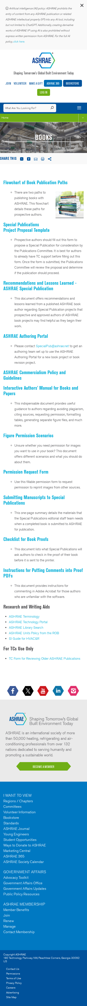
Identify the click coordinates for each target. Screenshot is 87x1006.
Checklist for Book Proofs (25, 539)
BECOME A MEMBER (43, 767)
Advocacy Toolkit (16, 877)
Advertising (12, 992)
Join (8, 83)
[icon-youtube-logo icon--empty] (43, 691)
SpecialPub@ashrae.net (52, 346)
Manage (9, 926)
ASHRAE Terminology (24, 616)
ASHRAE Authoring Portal (25, 336)
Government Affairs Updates (24, 888)
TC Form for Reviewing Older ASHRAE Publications (44, 659)
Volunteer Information (19, 812)
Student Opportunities (20, 840)
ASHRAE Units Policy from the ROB (34, 633)
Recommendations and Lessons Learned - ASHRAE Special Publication (40, 285)
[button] (82, 6)
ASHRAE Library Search (26, 627)
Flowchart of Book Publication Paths (35, 182)
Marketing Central (16, 851)
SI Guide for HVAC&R (24, 639)
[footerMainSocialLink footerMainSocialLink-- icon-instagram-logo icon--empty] (73, 691)
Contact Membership (19, 932)
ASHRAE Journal (16, 828)
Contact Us (12, 969)
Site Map (11, 997)
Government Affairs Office (22, 883)
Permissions (13, 973)
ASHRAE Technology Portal (28, 622)
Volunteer (20, 83)
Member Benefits (16, 910)
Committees (12, 806)
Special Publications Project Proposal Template (26, 227)
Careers (10, 987)
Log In (43, 92)
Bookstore (72, 83)
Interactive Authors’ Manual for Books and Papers (40, 390)
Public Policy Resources (21, 894)
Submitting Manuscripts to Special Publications (34, 500)
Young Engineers (16, 834)
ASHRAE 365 (53, 83)
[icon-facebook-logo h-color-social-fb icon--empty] (13, 691)
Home (4, 117)
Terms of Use (13, 978)
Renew (8, 921)
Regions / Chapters (18, 801)
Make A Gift (36, 83)
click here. (19, 41)
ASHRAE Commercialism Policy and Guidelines (34, 375)
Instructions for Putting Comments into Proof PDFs (43, 573)
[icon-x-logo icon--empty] (28, 691)
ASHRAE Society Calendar (23, 862)
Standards (11, 823)
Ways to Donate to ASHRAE (24, 845)
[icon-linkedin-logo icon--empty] (58, 691)
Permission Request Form (25, 472)
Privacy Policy (14, 983)
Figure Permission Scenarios (28, 435)
